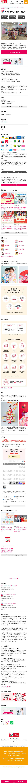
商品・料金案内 (12, 753)
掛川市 (2, 8)
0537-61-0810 (4, 122)
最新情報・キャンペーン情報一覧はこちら (14, 232)
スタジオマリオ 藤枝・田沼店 (10, 594)
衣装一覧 (18, 753)
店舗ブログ (11, 755)
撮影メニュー (7, 751)
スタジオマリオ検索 (14, 7)
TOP (2, 7)
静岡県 (21, 7)
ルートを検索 (21, 106)
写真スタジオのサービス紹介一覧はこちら (14, 555)
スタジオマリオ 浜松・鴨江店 (10, 603)
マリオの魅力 (4, 753)
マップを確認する (7, 106)
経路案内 (7, 781)
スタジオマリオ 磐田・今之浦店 (10, 585)
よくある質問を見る (6, 686)
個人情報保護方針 (18, 760)
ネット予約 (20, 781)
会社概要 (22, 758)
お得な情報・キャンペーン (17, 751)
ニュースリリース (9, 760)
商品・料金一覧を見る (6, 387)
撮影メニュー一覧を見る (7, 256)
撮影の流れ (24, 753)
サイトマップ (5, 758)
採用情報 (17, 758)
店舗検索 (6, 7)
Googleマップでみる (14, 578)
